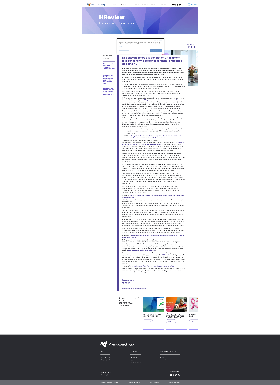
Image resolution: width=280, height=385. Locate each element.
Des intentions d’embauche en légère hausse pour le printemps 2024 (108, 91)
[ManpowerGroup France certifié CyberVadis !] (153, 305)
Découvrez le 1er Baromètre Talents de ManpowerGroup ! (109, 67)
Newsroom (145, 4)
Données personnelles (134, 382)
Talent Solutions (135, 362)
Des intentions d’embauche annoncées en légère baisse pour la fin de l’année (108, 79)
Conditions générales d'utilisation (109, 382)
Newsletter (194, 4)
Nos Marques (135, 351)
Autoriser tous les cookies (155, 50)
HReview (152, 4)
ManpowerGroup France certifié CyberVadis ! (153, 315)
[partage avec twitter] (194, 47)
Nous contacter (135, 4)
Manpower (133, 357)
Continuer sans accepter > (157, 40)
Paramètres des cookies (124, 50)
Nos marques (124, 4)
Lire (146, 321)
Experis (132, 360)
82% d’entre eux (167, 255)
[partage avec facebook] (189, 47)
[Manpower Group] (99, 4)
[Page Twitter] (180, 5)
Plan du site (104, 375)
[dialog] (140, 46)
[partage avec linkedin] (191, 47)
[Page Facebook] (173, 5)
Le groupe (115, 4)
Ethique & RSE (105, 360)
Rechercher (164, 4)
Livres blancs (164, 360)
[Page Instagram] (175, 5)
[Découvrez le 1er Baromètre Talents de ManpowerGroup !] (176, 305)
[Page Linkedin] (177, 5)
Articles (162, 357)
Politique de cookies (174, 382)
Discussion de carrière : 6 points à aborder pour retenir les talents (152, 266)
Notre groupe (105, 357)
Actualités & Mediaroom (170, 351)
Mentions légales (154, 382)
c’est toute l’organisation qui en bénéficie (141, 250)
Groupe (103, 351)
